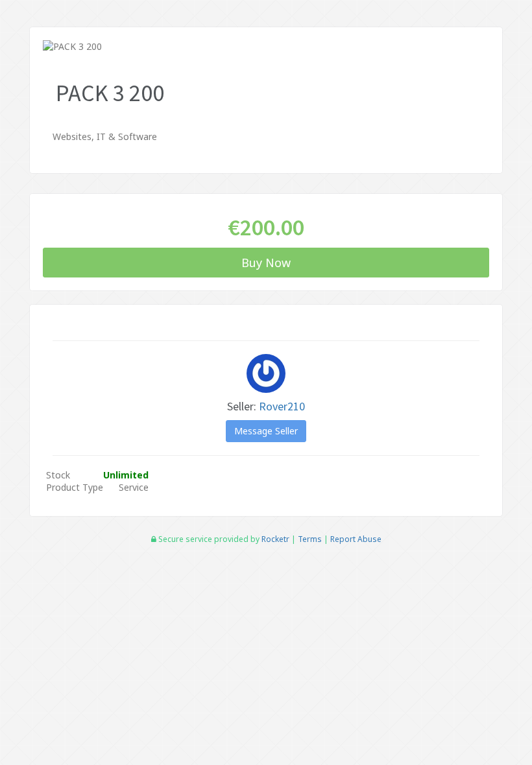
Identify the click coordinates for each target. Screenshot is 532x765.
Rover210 (282, 406)
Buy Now (266, 262)
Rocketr (275, 539)
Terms (310, 539)
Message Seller (266, 431)
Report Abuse (355, 539)
